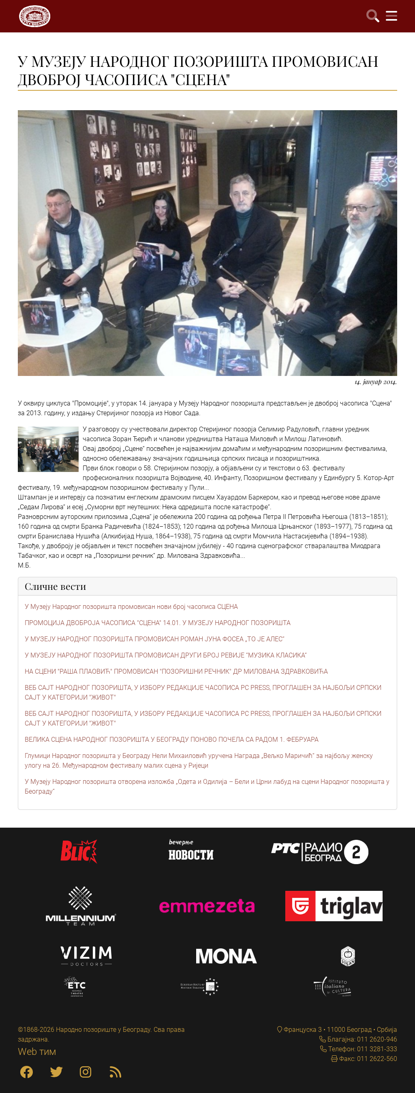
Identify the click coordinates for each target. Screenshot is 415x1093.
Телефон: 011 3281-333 (362, 1049)
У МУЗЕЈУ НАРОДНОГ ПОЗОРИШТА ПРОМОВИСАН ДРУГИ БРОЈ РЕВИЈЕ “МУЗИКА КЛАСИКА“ (166, 655)
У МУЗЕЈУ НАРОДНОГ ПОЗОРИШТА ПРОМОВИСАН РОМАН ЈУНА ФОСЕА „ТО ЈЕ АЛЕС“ (155, 639)
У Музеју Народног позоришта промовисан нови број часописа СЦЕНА (131, 607)
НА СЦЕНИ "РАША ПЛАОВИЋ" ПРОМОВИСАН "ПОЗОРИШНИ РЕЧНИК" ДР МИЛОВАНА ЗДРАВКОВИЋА (176, 671)
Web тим (37, 1051)
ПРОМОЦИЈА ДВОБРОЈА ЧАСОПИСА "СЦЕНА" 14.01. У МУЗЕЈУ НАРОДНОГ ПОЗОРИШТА (158, 623)
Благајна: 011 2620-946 (361, 1039)
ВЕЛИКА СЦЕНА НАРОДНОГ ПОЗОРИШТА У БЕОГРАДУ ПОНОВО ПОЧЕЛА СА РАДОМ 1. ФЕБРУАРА (172, 739)
